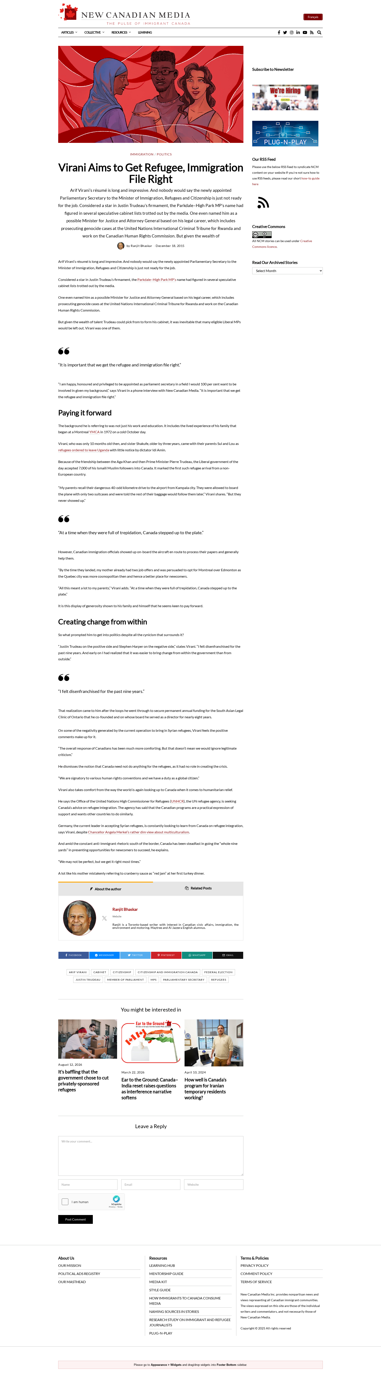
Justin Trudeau (88, 979)
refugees (218, 979)
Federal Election (218, 972)
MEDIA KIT (158, 1282)
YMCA (94, 432)
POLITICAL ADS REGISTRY (79, 1273)
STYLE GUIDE (160, 1290)
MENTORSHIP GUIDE (166, 1273)
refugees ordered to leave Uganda (83, 450)
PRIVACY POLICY (255, 1265)
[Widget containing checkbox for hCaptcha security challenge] (91, 1201)
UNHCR (177, 801)
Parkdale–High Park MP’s (156, 279)
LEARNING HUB (162, 1265)
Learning (145, 32)
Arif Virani (78, 972)
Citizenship (122, 972)
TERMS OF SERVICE (256, 1282)
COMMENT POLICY (256, 1273)
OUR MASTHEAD (72, 1282)
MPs (154, 979)
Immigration (142, 154)
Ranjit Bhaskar (141, 246)
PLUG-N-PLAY (160, 1333)
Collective (92, 32)
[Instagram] (292, 32)
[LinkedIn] (298, 32)
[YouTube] (305, 32)
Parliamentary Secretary (184, 979)
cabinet (99, 972)
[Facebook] (279, 32)
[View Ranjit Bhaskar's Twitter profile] (104, 918)
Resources (119, 32)
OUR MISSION (69, 1265)
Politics (164, 154)
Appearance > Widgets (166, 1364)
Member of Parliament (125, 979)
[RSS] (312, 32)
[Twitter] (285, 32)
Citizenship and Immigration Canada (168, 972)
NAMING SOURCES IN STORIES (174, 1311)
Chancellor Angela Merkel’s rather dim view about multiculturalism (138, 832)
